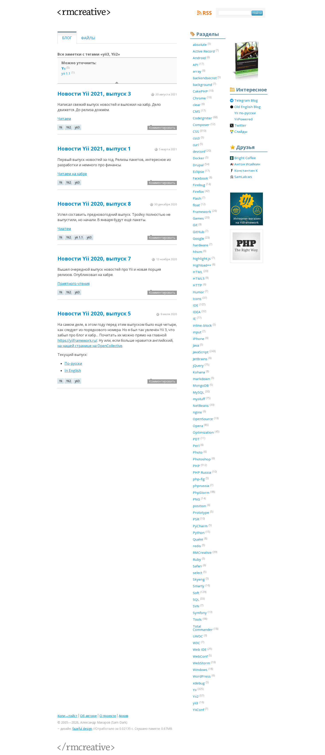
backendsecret (207, 77)
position (201, 505)
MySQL (201, 392)
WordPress (204, 676)
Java (198, 345)
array (199, 71)
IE (197, 318)
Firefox (201, 191)
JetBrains (202, 358)
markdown (203, 378)
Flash (199, 198)
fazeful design (82, 728)
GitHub (200, 231)
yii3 (77, 127)
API (198, 64)
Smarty (201, 585)
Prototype (203, 512)
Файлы (88, 38)
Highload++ (204, 265)
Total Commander (205, 628)
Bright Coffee (245, 158)
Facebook (202, 178)
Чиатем (64, 228)
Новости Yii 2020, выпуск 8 (94, 203)
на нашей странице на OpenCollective (89, 345)
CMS (199, 111)
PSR (199, 519)
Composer (204, 124)
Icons (200, 298)
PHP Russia (205, 472)
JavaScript (204, 351)
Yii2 (68, 127)
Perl (198, 445)
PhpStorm (204, 492)
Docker (200, 158)
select (199, 572)
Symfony (202, 612)
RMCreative (205, 552)
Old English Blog (247, 107)
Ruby (199, 559)
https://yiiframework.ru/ (77, 340)
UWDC (200, 635)
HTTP (199, 284)
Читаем (64, 118)
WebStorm (204, 662)
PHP (200, 465)
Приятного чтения (73, 283)
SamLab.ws (243, 177)
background (204, 84)
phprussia (203, 485)
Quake (200, 539)
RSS (207, 12)
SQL (199, 599)
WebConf (202, 656)
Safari (199, 565)
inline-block (204, 325)
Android (201, 57)
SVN (198, 605)
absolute (202, 44)
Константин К (246, 170)
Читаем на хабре (72, 173)
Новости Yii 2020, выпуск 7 (94, 258)
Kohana (201, 371)
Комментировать (162, 128)
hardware (202, 244)
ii (63, 68)
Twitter (240, 125)
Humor (200, 291)
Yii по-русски (245, 113)
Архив (123, 715)
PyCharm (202, 525)
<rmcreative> (76, 11)
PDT (199, 438)
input (199, 331)
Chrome (202, 97)
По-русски (73, 363)
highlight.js (204, 258)
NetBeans (203, 405)
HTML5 (200, 278)
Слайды (240, 131)
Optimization (206, 432)
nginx (199, 411)
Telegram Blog (246, 100)
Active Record (206, 50)
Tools (200, 619)
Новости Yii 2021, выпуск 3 (94, 93)
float (199, 204)
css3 (198, 137)
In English (73, 370)
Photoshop (204, 458)
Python (201, 532)
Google (201, 238)
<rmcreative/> (67, 744)
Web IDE (202, 649)
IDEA (199, 311)
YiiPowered (243, 119)
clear (199, 104)
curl (198, 144)
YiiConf (200, 709)
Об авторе (88, 715)
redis (199, 545)
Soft (199, 592)
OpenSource (205, 418)
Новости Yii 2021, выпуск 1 (94, 148)
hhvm (199, 251)
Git (197, 224)
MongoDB (203, 385)
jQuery (201, 365)
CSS (199, 131)
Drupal (201, 164)
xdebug (201, 682)
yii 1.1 (66, 73)
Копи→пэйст (67, 715)
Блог (67, 37)
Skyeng (201, 579)
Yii (60, 127)
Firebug (202, 184)
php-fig (201, 478)
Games (201, 218)
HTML (200, 271)
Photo (199, 452)
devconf (202, 151)
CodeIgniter (205, 117)
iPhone (200, 338)
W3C (198, 642)
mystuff (201, 398)
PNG (199, 498)
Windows (203, 669)
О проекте (107, 715)
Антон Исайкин (247, 164)
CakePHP (203, 91)
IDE (199, 305)
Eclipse (201, 171)
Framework (205, 211)
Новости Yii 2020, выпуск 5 (94, 313)
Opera (200, 425)
